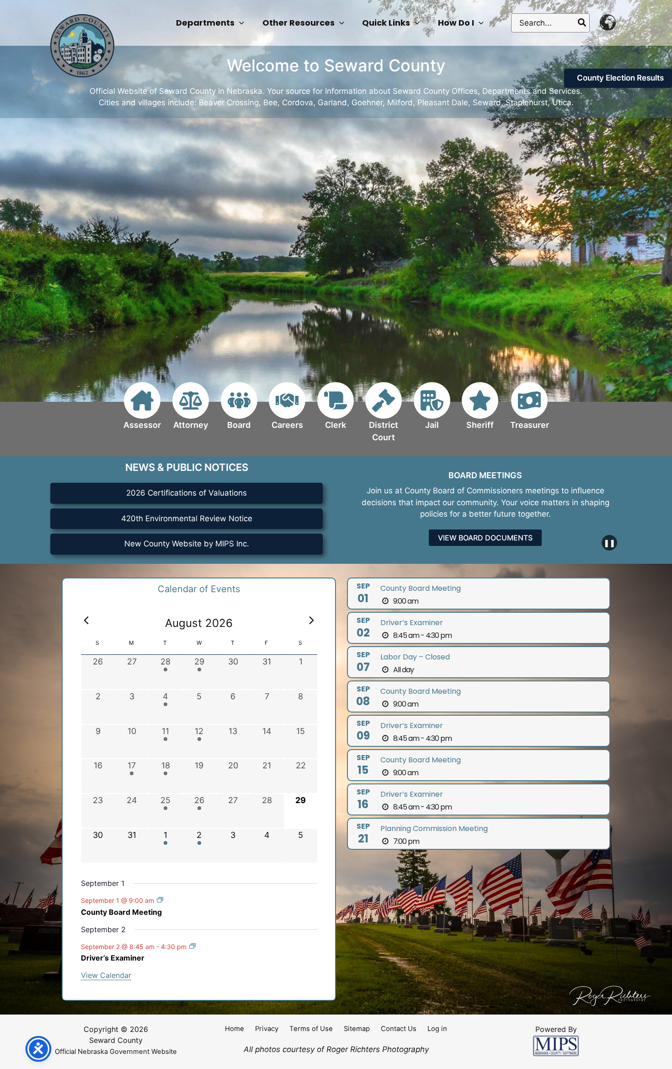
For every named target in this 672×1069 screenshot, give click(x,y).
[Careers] (287, 411)
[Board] (239, 411)
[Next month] (311, 620)
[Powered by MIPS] (556, 1045)
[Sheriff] (480, 411)
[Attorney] (190, 411)
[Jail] (432, 411)
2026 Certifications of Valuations (186, 492)
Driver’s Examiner (112, 957)
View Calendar (106, 975)
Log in (437, 1029)
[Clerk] (335, 411)
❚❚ (609, 542)
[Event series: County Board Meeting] (160, 900)
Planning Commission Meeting (434, 828)
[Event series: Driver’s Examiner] (192, 946)
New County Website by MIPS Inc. (186, 543)
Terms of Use (311, 1029)
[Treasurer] (529, 411)
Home (234, 1029)
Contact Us (398, 1029)
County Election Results (620, 77)
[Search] (582, 23)
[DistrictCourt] (383, 417)
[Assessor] (142, 411)
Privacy (266, 1029)
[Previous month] (86, 620)
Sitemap (357, 1029)
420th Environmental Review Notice (186, 518)
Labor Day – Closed (415, 657)
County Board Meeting (121, 912)
